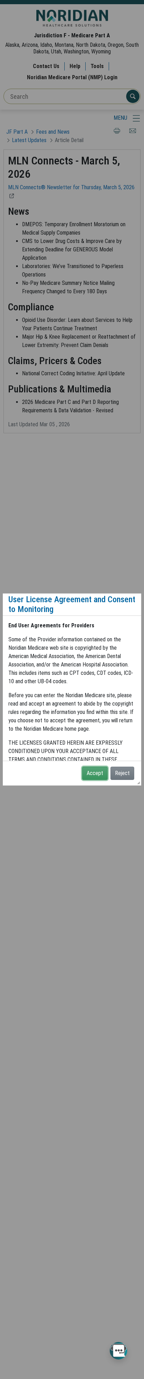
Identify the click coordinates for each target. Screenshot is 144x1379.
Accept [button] (95, 773)
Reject (122, 773)
